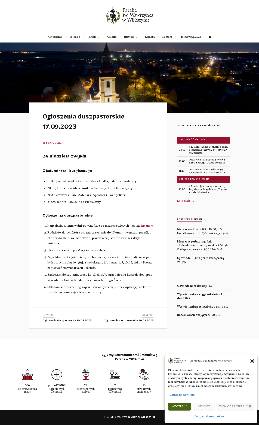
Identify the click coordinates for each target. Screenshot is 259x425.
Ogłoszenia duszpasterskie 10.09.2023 (67, 321)
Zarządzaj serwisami (182, 395)
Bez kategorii (52, 143)
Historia (129, 37)
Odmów (204, 406)
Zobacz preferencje (235, 406)
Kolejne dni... (185, 201)
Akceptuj (179, 406)
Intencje (75, 37)
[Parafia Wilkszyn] (129, 15)
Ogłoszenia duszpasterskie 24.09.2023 (128, 321)
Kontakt (167, 37)
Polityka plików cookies (209, 416)
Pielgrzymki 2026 (190, 37)
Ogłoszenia (55, 37)
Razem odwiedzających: (194, 315)
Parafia (92, 37)
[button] (252, 361)
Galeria (111, 37)
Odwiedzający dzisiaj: (192, 286)
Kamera (150, 37)
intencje (147, 226)
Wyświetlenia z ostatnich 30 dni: (199, 307)
